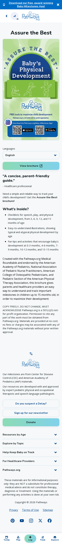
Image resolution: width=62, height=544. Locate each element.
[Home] (31, 16)
